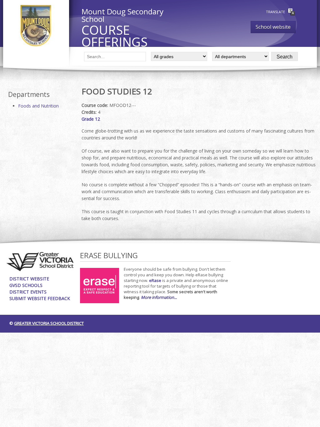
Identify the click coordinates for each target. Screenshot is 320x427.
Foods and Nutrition (38, 106)
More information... (159, 297)
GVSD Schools (25, 285)
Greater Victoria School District (49, 323)
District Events (28, 292)
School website (273, 26)
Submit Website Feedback (39, 298)
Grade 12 (91, 119)
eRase (155, 280)
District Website (29, 279)
